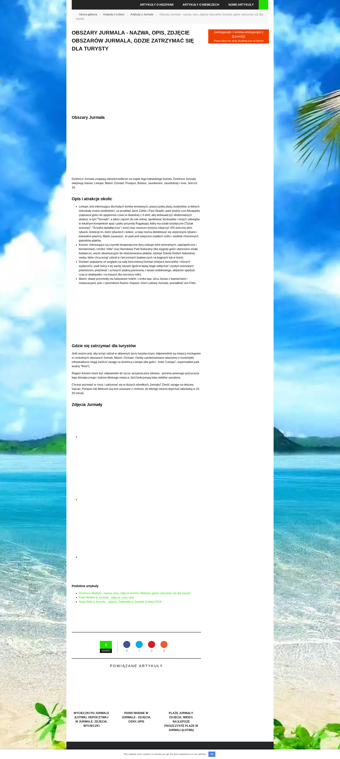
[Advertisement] (136, 83)
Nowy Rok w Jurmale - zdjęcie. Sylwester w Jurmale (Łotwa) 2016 (120, 601)
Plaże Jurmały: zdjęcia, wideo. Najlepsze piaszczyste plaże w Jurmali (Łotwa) (181, 722)
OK (212, 754)
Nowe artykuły (241, 4)
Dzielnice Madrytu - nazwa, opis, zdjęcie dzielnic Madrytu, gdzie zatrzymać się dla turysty (134, 593)
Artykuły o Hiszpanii (156, 4)
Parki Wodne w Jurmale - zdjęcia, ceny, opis (106, 597)
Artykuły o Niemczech (201, 4)
